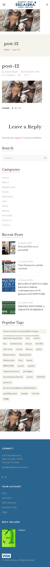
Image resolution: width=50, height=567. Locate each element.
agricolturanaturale (12, 338)
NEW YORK (8, 366)
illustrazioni (25, 355)
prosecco (7, 382)
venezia (35, 393)
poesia (30, 377)
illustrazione (9, 355)
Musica (6, 211)
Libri (4, 201)
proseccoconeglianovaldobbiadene (19, 388)
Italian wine (9, 360)
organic (31, 366)
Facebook (2, 477)
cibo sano (7, 349)
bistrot (29, 344)
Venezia (6, 225)
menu (29, 360)
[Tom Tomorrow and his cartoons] (8, 266)
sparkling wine (10, 393)
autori (37, 338)
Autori (5, 177)
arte (28, 338)
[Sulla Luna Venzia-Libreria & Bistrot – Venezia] (26, 4)
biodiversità (16, 344)
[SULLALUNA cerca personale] (8, 248)
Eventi (5, 192)
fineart (29, 349)
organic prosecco (11, 371)
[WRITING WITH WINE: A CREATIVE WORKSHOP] (8, 307)
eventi (19, 349)
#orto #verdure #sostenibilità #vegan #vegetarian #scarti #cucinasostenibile (21, 332)
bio (4, 344)
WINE (6, 399)
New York (7, 215)
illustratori (7, 196)
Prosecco (7, 220)
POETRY (41, 377)
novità (21, 366)
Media (5, 206)
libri (21, 360)
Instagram (47, 5)
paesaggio (28, 371)
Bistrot (5, 182)
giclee (39, 349)
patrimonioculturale (13, 377)
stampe (24, 393)
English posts (8, 187)
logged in (18, 137)
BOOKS (39, 344)
